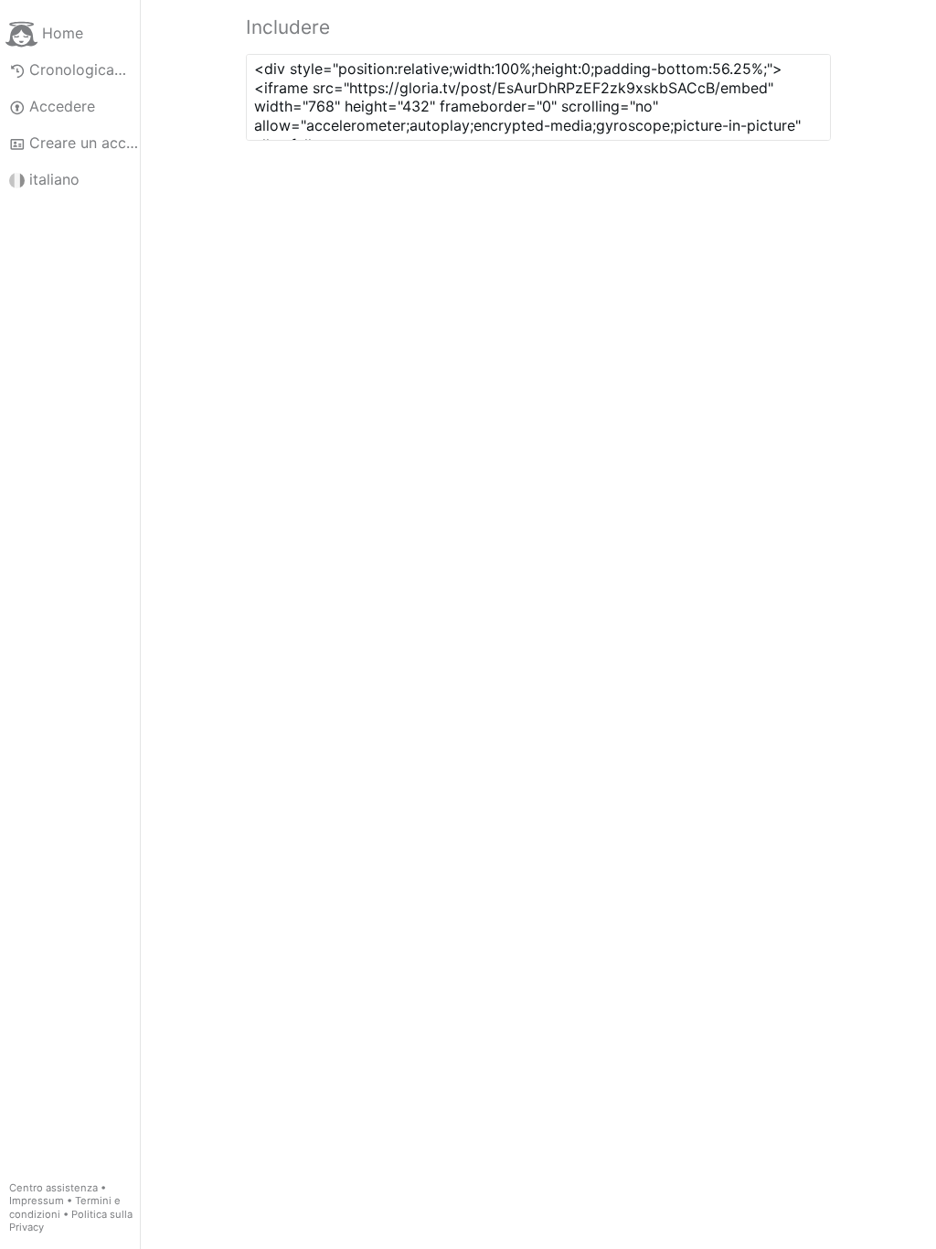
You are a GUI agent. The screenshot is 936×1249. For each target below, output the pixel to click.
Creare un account (84, 142)
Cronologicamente (84, 69)
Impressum (36, 1200)
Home (62, 33)
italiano (54, 179)
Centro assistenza (53, 1187)
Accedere (62, 106)
